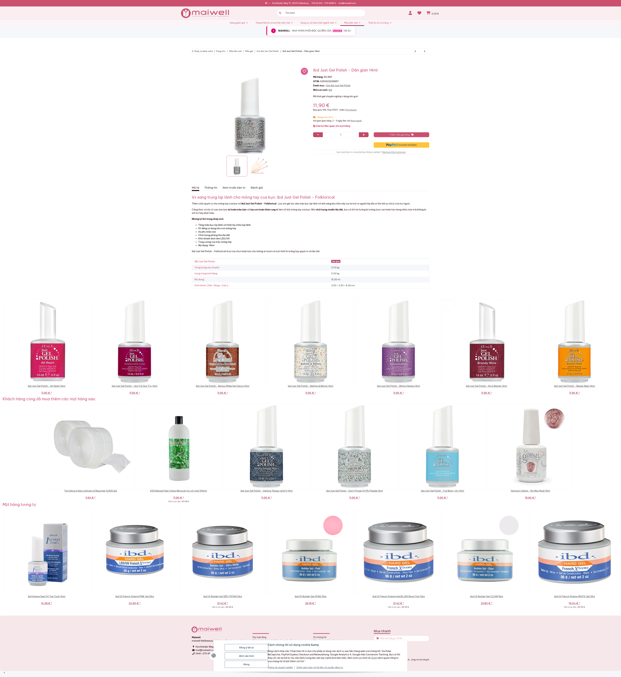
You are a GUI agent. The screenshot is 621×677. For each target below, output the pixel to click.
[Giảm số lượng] (318, 134)
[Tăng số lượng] (364, 134)
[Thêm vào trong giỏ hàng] (377, 638)
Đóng (247, 664)
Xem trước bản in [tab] (234, 187)
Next (619, 347)
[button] (410, 13)
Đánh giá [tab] (257, 187)
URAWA (337, 30)
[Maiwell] (205, 12)
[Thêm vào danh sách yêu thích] (304, 71)
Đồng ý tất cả (246, 647)
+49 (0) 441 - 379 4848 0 (323, 3)
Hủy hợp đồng (259, 637)
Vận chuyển (351, 110)
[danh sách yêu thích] (419, 13)
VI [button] (266, 3)
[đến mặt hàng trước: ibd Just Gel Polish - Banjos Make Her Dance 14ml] (424, 51)
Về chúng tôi (319, 637)
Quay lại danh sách (203, 51)
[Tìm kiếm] (280, 13)
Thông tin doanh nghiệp (280, 667)
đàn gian (336, 261)
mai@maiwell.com (347, 3)
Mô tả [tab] (195, 187)
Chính (374, 657)
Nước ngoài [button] (356, 121)
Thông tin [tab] (210, 187)
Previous (1, 347)
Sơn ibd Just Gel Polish (338, 85)
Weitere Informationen (394, 152)
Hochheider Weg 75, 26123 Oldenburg (290, 3)
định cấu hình (246, 656)
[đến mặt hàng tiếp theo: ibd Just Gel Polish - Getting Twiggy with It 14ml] (415, 51)
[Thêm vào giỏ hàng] (196, 61)
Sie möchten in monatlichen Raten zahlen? (371, 152)
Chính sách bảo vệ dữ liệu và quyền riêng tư (319, 667)
